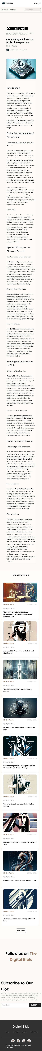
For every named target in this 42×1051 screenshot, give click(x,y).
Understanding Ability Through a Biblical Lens (19, 880)
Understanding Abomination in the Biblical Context (18, 805)
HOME (8, 33)
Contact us (16, 1032)
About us (24, 1032)
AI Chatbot (34, 1032)
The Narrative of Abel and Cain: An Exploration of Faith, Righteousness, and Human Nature (18, 614)
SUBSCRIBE (35, 1005)
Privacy (7, 1032)
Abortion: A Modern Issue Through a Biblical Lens (19, 920)
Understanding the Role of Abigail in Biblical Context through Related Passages (19, 767)
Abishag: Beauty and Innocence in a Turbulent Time (20, 843)
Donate (20, 1034)
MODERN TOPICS (18, 33)
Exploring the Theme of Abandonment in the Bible (19, 728)
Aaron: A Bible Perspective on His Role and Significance (18, 652)
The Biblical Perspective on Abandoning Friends (17, 690)
